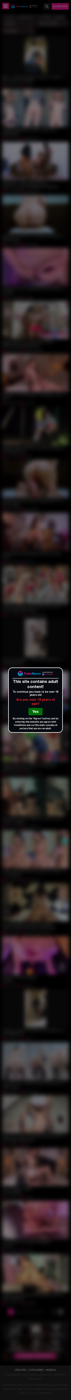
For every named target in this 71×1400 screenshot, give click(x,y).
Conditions (20, 725)
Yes (35, 712)
